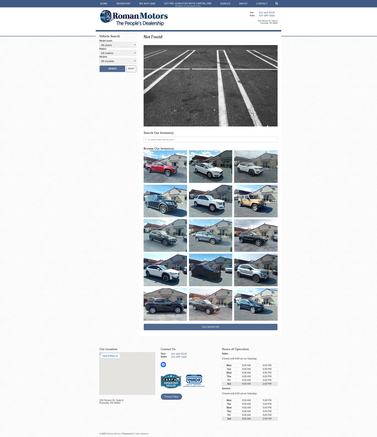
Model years (105, 40)
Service (225, 3)
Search (112, 68)
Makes (102, 49)
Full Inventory (210, 327)
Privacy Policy (171, 396)
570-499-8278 (267, 12)
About (243, 3)
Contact (262, 3)
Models (103, 57)
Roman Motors (114, 433)
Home (104, 3)
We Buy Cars (147, 3)
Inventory (123, 3)
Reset (131, 68)
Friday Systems (141, 433)
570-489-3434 (267, 15)
